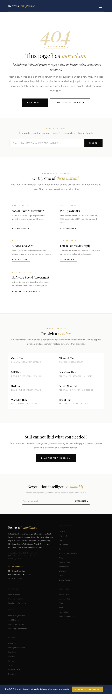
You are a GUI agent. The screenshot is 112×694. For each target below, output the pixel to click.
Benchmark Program (17, 603)
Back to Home (35, 103)
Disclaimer (12, 674)
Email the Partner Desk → (56, 458)
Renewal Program (15, 599)
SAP (60, 540)
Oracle (62, 531)
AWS (61, 558)
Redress (21, 6)
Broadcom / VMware (68, 553)
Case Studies (64, 599)
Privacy (11, 661)
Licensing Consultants (17, 628)
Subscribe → (82, 501)
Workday (63, 571)
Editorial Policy (14, 669)
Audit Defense (14, 620)
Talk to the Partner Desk (70, 103)
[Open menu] (100, 6)
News (61, 607)
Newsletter (63, 612)
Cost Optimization (16, 624)
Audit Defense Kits (67, 616)
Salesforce (63, 544)
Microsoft (63, 536)
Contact (11, 656)
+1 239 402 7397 (15, 578)
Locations (12, 652)
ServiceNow (64, 566)
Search (93, 143)
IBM (60, 549)
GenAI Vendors (65, 580)
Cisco (61, 575)
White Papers (65, 594)
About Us (12, 643)
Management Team (16, 647)
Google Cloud (64, 562)
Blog (61, 603)
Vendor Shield (14, 594)
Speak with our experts (87, 689)
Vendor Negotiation (16, 615)
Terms (10, 665)
